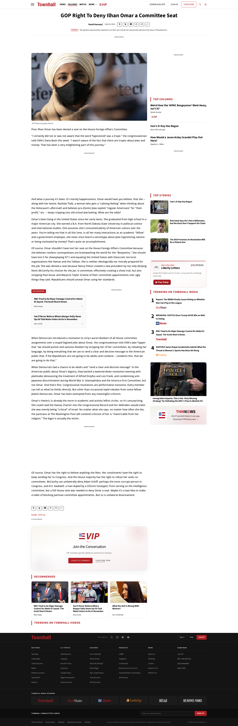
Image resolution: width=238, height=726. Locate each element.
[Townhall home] (41, 637)
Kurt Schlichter (118, 615)
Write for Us (152, 673)
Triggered (122, 659)
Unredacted (123, 663)
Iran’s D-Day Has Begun (164, 126)
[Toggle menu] (32, 4)
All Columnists (95, 682)
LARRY (121, 654)
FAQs (191, 637)
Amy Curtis (77, 615)
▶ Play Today (162, 282)
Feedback (61, 722)
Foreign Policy (66, 673)
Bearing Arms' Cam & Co (128, 668)
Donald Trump (66, 663)
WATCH (82, 4)
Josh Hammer (95, 677)
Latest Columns (37, 663)
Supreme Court (66, 682)
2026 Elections (66, 654)
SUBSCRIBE (189, 4)
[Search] (200, 4)
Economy (64, 668)
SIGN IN (174, 4)
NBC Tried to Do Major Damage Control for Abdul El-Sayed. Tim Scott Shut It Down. (49, 608)
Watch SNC (181, 668)
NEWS (63, 4)
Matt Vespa (38, 615)
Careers (151, 663)
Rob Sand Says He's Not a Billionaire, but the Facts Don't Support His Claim (187, 222)
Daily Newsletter (183, 663)
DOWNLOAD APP (157, 4)
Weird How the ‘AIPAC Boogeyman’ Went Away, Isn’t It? (178, 107)
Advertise (151, 659)
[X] (111, 637)
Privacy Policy (50, 722)
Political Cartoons (37, 673)
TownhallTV (35, 677)
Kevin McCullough (96, 663)
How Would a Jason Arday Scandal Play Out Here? (176, 139)
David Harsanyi (95, 24)
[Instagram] (117, 637)
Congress (64, 659)
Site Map (87, 722)
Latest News (35, 659)
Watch (33, 668)
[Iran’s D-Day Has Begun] (159, 207)
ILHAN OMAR (36, 519)
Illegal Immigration (68, 677)
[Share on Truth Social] (125, 24)
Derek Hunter (95, 659)
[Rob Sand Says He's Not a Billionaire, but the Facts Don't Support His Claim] (159, 226)
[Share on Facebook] (131, 24)
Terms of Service (37, 722)
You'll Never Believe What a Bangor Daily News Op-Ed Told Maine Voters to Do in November (88, 608)
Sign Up (200, 713)
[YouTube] (128, 637)
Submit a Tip (153, 668)
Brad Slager (94, 668)
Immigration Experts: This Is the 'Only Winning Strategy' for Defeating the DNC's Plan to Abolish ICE (178, 399)
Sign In (182, 637)
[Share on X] (119, 24)
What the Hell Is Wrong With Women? (125, 607)
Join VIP (202, 637)
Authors (34, 682)
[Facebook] (123, 637)
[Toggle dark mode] (205, 4)
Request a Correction (74, 722)
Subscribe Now (102, 560)
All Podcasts (123, 677)
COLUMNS (72, 4)
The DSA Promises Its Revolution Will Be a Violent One (187, 241)
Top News (34, 654)
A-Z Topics (65, 648)
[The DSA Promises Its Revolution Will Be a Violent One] (159, 245)
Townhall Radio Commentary (130, 673)
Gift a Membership (184, 659)
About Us (151, 654)
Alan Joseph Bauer (97, 673)
